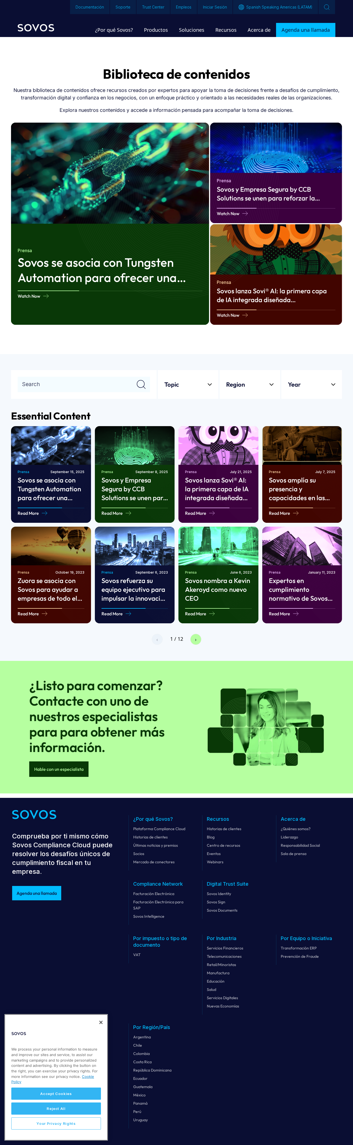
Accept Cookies (56, 1093)
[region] (56, 1077)
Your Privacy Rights (56, 1123)
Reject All (56, 1108)
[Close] (101, 1022)
